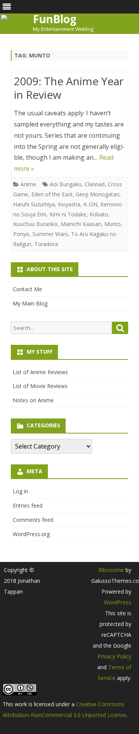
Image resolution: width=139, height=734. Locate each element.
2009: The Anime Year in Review (69, 88)
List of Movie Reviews (40, 386)
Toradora (46, 244)
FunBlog (54, 18)
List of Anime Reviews (40, 372)
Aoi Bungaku (65, 184)
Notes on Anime (33, 400)
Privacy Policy (114, 656)
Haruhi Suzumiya (34, 204)
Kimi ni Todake (67, 214)
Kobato (99, 214)
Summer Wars (50, 234)
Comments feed (33, 519)
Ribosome (111, 570)
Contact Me (27, 289)
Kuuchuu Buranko (35, 224)
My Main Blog (30, 303)
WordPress (117, 602)
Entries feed (27, 505)
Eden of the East (52, 194)
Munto (112, 224)
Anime (28, 184)
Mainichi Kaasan (81, 224)
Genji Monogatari (97, 194)
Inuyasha (69, 204)
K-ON (90, 204)
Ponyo (21, 234)
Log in (20, 491)
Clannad (95, 184)
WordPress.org (31, 534)
